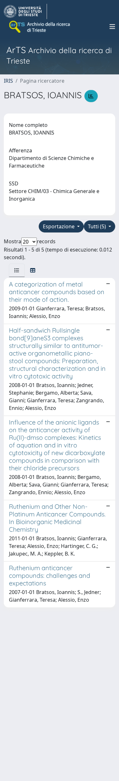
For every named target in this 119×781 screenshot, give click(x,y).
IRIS (8, 80)
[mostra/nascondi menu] (112, 27)
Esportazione (59, 226)
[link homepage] (25, 11)
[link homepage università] (40, 26)
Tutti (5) (97, 226)
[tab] (17, 270)
